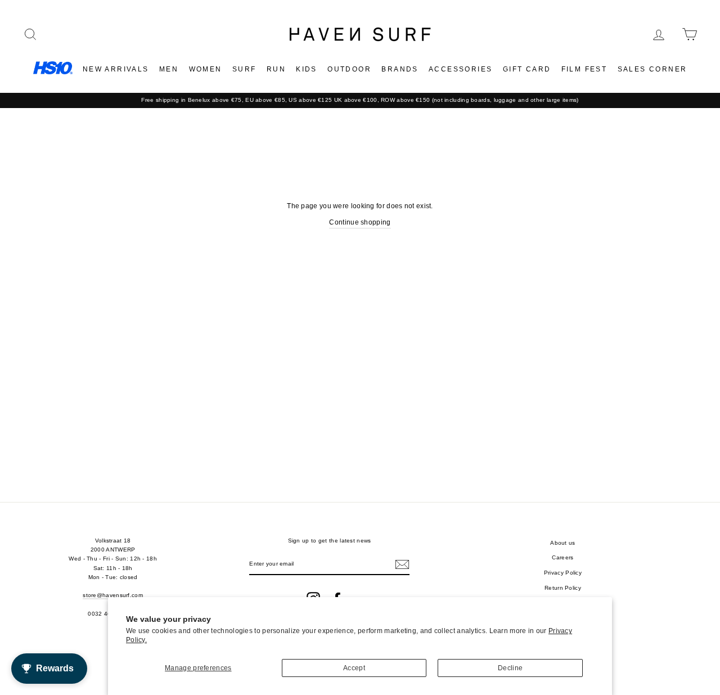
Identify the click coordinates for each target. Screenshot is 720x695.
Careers (562, 557)
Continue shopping (359, 222)
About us (562, 543)
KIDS (306, 69)
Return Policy (562, 588)
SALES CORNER (652, 69)
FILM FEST (584, 69)
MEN (168, 69)
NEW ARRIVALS (116, 69)
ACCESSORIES (460, 69)
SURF (244, 69)
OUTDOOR (349, 69)
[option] (360, 100)
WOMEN (205, 69)
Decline (510, 668)
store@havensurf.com (113, 595)
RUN (276, 69)
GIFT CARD (527, 69)
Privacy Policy (563, 573)
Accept (354, 668)
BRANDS (399, 69)
